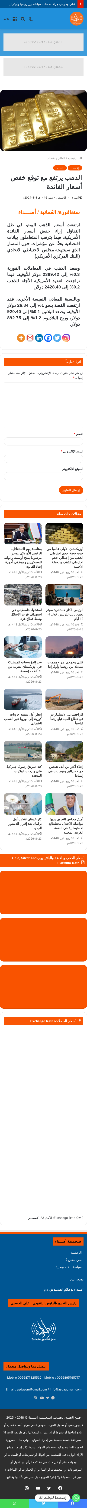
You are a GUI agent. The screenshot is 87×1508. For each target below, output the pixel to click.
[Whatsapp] (76, 1498)
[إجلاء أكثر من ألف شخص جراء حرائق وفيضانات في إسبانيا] (64, 751)
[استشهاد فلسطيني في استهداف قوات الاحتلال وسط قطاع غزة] (23, 594)
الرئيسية (73, 158)
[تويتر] (46, 1398)
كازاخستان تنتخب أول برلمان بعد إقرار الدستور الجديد (25, 824)
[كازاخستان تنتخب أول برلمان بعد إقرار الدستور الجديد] (23, 804)
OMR (79, 1218)
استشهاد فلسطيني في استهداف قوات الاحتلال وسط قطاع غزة (26, 614)
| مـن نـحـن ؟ (74, 1260)
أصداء (75, 197)
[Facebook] (48, 338)
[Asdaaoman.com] (43, 42)
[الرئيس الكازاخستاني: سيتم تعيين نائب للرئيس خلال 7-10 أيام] (64, 594)
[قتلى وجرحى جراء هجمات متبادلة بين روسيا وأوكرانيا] (64, 647)
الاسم (78, 434)
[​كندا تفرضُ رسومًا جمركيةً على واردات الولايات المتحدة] (23, 751)
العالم (61, 158)
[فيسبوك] (52, 1398)
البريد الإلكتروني (72, 451)
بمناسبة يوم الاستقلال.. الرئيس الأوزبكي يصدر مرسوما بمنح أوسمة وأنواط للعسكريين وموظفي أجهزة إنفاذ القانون (23, 557)
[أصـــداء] (77, 19)
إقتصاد (51, 158)
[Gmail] (30, 338)
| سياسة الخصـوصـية (70, 1267)
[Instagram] (66, 338)
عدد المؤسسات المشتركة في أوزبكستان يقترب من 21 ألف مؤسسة (24, 667)
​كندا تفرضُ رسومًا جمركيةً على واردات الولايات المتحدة (24, 771)
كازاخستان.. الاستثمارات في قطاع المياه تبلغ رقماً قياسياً (66, 719)
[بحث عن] (22, 20)
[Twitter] (57, 338)
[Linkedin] (39, 338)
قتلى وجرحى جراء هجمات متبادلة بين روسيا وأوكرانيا (42, 4)
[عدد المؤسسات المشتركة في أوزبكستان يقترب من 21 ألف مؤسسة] (23, 647)
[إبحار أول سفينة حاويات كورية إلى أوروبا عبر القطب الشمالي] (23, 699)
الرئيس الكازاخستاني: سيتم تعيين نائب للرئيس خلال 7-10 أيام (64, 614)
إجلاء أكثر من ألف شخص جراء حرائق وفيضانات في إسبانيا (65, 771)
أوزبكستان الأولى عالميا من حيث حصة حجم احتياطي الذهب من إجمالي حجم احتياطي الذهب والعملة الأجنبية (65, 557)
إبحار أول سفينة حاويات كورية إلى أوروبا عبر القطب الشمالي (23, 719)
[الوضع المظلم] (31, 20)
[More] (21, 338)
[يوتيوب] (41, 1398)
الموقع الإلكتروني (72, 469)
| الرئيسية (77, 1252)
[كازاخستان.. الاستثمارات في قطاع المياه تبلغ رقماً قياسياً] (64, 699)
